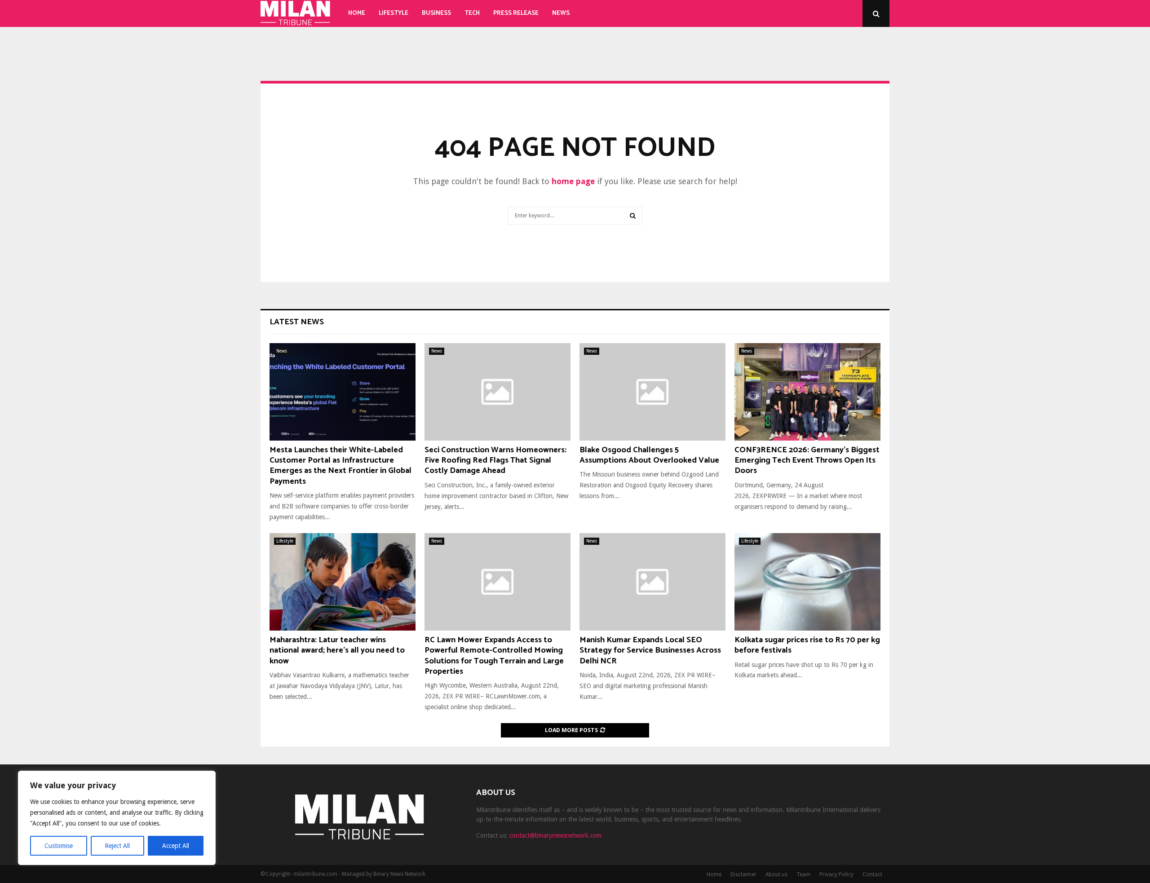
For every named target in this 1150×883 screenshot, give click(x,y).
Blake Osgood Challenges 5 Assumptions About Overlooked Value (649, 455)
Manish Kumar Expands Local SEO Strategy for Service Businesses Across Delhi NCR (650, 650)
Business (436, 13)
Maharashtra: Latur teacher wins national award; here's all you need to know (337, 650)
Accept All (175, 845)
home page (573, 181)
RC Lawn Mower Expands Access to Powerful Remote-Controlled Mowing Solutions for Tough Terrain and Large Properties (494, 655)
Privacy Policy (836, 874)
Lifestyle (393, 13)
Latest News (297, 322)
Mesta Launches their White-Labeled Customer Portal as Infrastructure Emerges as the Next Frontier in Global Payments (340, 465)
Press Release (516, 13)
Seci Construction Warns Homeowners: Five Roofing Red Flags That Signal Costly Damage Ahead (495, 460)
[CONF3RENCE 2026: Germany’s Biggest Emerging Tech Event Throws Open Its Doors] (807, 392)
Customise (58, 845)
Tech (472, 13)
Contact (872, 874)
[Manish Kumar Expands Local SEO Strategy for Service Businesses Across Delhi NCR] (652, 582)
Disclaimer (743, 874)
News (561, 13)
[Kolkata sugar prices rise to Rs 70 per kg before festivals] (807, 582)
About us (776, 874)
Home (356, 13)
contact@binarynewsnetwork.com (555, 835)
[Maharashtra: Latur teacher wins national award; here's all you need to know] (343, 582)
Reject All (117, 845)
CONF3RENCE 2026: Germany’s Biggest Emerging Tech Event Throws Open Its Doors (807, 460)
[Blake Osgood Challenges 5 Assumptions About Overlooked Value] (652, 392)
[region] (117, 818)
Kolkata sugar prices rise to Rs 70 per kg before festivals (807, 645)
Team (803, 874)
